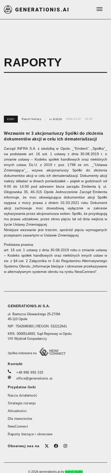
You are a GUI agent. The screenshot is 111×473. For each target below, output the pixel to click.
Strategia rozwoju (22, 403)
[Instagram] (65, 446)
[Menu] (99, 9)
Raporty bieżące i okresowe (30, 434)
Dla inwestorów (20, 419)
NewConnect (18, 426)
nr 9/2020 (55, 119)
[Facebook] (56, 446)
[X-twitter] (47, 446)
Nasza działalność (22, 395)
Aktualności (17, 411)
